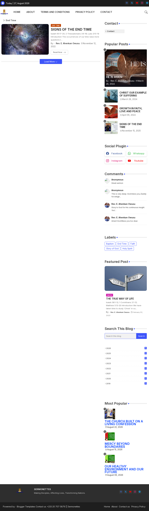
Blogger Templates (26, 506)
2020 (126, 378)
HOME (17, 11)
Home (107, 506)
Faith (133, 243)
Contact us (124, 506)
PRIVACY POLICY (85, 11)
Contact (110, 31)
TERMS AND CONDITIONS (55, 11)
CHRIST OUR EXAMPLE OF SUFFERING (133, 94)
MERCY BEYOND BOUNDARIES (117, 445)
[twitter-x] (132, 3)
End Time (122, 243)
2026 (126, 348)
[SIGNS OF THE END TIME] (111, 127)
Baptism (110, 243)
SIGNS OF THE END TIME (71, 29)
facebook (116, 153)
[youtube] (137, 3)
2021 (126, 373)
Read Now (57, 52)
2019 (126, 383)
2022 (126, 368)
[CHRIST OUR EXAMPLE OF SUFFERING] (111, 96)
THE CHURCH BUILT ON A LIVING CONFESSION (124, 422)
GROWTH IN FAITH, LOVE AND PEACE (130, 110)
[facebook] (127, 3)
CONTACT (106, 11)
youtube (138, 160)
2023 (126, 363)
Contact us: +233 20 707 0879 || (51, 506)
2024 (126, 358)
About (114, 506)
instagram (116, 160)
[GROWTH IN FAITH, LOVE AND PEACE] (111, 111)
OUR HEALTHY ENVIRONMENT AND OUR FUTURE (124, 469)
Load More (49, 61)
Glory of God (112, 248)
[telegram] (147, 3)
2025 (126, 353)
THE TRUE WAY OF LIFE (120, 298)
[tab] (17, 12)
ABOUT (30, 11)
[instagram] (142, 3)
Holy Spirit (127, 248)
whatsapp (138, 153)
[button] (146, 12)
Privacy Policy (138, 506)
